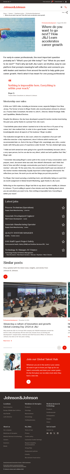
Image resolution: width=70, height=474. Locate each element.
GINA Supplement (26, 462)
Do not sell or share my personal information (13, 465)
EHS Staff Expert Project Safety (19, 241)
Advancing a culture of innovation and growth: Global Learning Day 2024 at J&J (27, 325)
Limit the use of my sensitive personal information (14, 466)
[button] (65, 12)
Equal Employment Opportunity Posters (12, 462)
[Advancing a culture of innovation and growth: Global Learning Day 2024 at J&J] (35, 299)
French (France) (58, 1)
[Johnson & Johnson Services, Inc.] (14, 7)
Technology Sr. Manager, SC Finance (21, 250)
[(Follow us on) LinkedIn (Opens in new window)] (58, 433)
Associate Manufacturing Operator (20, 224)
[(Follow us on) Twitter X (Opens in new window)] (54, 433)
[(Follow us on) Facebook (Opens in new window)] (51, 433)
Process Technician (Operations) (19, 207)
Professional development (49, 23)
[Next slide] (64, 348)
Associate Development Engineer (19, 216)
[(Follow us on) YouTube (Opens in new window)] (47, 433)
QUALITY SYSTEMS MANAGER (19, 233)
